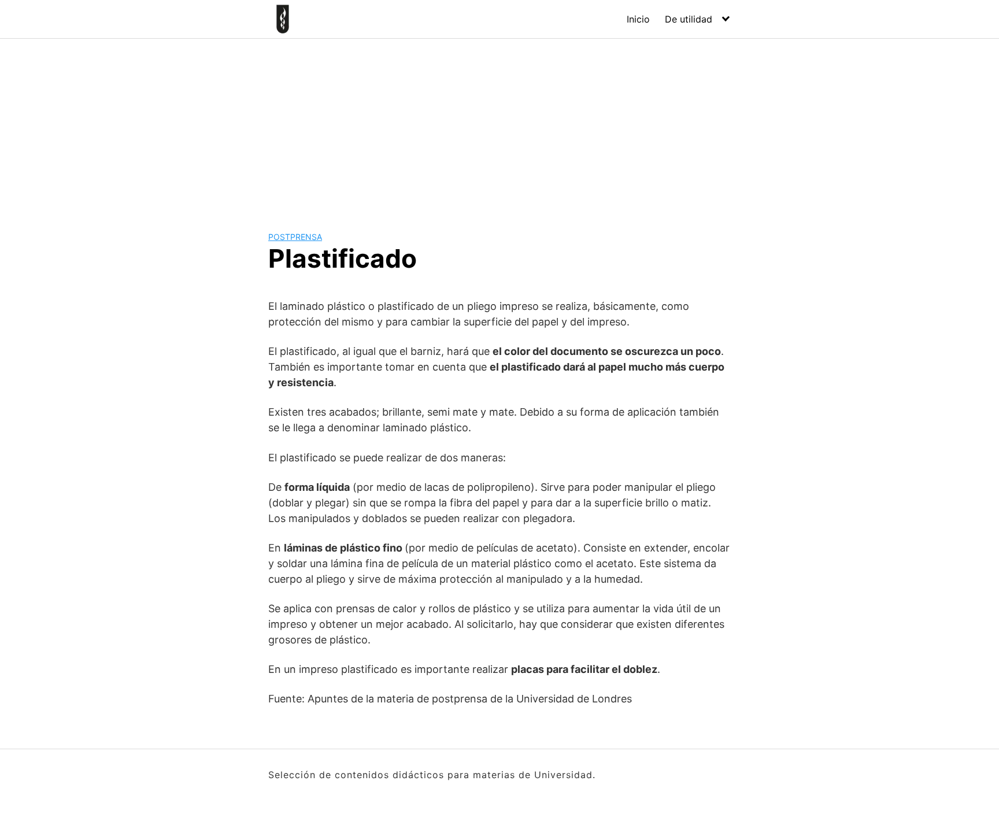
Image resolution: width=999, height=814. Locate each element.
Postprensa (295, 237)
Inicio (638, 19)
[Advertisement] (499, 125)
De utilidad (688, 19)
